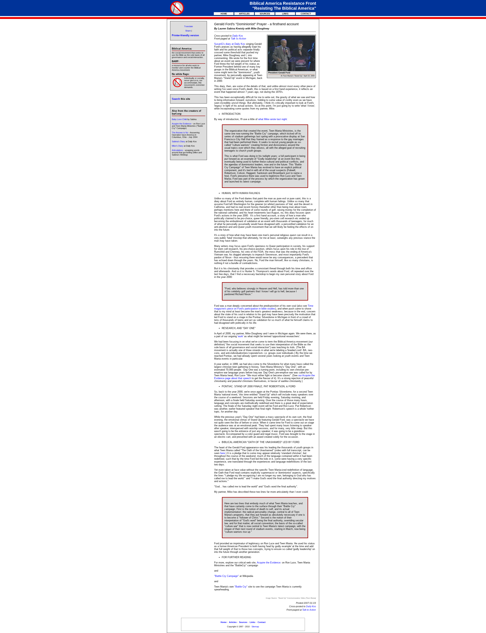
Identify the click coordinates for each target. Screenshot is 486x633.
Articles (244, 14)
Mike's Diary (177, 146)
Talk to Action (238, 38)
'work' (240, 336)
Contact (306, 14)
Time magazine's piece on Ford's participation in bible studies (263, 307)
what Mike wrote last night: (273, 119)
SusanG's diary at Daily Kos (229, 43)
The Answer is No (180, 132)
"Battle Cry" (240, 586)
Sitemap (255, 626)
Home (224, 14)
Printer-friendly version (185, 35)
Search (176, 98)
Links (285, 14)
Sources (265, 14)
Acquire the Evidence (268, 562)
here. (223, 453)
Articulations (177, 150)
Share (188, 31)
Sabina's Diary (178, 141)
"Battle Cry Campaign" (226, 576)
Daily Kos (237, 35)
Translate (188, 26)
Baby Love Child (179, 119)
